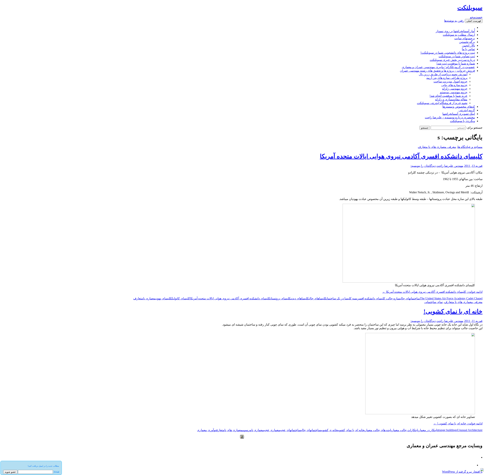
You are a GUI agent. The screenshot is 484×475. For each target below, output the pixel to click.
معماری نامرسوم (253, 430)
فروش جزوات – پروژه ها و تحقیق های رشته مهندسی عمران (437, 70)
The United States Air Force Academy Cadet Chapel (451, 298)
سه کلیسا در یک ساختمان (341, 298)
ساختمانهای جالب (410, 298)
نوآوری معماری (206, 430)
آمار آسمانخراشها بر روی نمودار (455, 31)
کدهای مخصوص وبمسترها (458, 106)
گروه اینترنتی (467, 110)
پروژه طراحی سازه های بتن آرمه (446, 77)
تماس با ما (468, 49)
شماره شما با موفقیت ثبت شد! (455, 63)
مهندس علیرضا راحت (449, 165)
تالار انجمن (468, 45)
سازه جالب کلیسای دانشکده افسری (378, 298)
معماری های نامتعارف (229, 430)
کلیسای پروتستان (280, 298)
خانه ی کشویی (329, 430)
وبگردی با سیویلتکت (462, 121)
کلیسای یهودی (163, 298)
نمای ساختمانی (433, 302)
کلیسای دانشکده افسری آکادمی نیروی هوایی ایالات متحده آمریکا (401, 156)
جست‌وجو (476, 17)
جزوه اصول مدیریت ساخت (450, 81)
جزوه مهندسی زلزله (454, 88)
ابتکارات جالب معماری (404, 430)
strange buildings (447, 430)
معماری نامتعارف (144, 298)
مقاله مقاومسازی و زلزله (451, 99)
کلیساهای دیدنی (300, 298)
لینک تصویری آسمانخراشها (458, 113)
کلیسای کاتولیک (180, 298)
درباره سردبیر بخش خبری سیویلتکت (452, 59)
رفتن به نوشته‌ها (454, 20)
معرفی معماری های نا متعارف (437, 146)
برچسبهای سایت (464, 38)
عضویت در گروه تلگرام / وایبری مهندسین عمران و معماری (438, 67)
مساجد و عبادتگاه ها (470, 146)
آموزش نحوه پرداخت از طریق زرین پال (443, 74)
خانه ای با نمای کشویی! (453, 311)
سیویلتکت (469, 7)
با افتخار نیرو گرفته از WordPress (462, 471)
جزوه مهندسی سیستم (453, 92)
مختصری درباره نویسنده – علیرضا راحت (450, 117)
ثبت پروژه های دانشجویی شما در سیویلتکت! (447, 52)
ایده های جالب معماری (377, 430)
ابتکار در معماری (427, 430)
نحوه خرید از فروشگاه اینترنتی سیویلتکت (442, 103)
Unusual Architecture (469, 430)
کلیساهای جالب (317, 298)
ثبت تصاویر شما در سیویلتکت (457, 56)
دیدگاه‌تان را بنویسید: (423, 165)
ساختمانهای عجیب (290, 430)
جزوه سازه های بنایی (454, 85)
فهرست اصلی (473, 20)
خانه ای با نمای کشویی (351, 430)
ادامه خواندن (432, 291)
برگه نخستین (467, 42)
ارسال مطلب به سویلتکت (459, 34)
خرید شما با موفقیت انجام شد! (448, 95)
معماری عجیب (272, 430)
